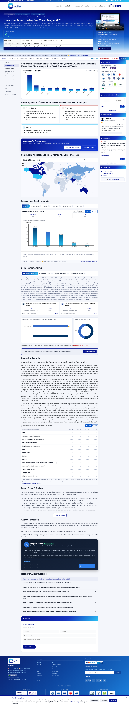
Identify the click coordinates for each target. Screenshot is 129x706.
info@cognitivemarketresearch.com (56, 1)
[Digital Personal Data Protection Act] (123, 78)
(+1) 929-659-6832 (107, 171)
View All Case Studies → (112, 163)
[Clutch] (120, 84)
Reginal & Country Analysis (9, 72)
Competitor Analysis (10, 79)
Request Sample (104, 58)
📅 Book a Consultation (104, 49)
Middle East (80, 206)
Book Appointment (61, 55)
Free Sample (51, 55)
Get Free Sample (90, 351)
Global (25, 206)
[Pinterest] (104, 680)
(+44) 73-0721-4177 (108, 173)
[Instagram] (89, 680)
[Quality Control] (109, 78)
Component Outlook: (45, 273)
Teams (38, 669)
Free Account (114, 58)
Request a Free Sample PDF (80, 345)
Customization (94, 58)
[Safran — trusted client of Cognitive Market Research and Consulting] (119, 100)
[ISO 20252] (119, 74)
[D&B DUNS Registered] (92, 693)
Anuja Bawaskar (107, 32)
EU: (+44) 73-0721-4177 (28, 1)
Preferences (94, 701)
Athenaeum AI (79, 6)
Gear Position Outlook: (29, 273)
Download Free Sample (72, 147)
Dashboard (47, 58)
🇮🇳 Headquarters (12, 675)
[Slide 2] (102, 106)
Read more (27, 561)
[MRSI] (113, 68)
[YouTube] (100, 680)
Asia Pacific (56, 206)
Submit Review (29, 647)
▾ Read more (48, 49)
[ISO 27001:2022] (108, 74)
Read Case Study (105, 155)
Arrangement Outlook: (78, 273)
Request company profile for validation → (32, 483)
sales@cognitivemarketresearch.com (17, 672)
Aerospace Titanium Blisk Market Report (112, 133)
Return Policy (55, 671)
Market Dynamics (9, 68)
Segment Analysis (9, 76)
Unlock (56, 313)
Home (5, 17)
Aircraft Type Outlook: (61, 273)
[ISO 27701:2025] (113, 74)
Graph (89, 211)
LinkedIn (27, 566)
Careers (38, 671)
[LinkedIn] (93, 680)
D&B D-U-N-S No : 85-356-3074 (113, 1)
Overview (4, 58)
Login (119, 6)
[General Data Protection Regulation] (114, 78)
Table (95, 211)
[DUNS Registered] (104, 84)
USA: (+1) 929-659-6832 (15, 1)
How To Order (55, 675)
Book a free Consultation (88, 566)
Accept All (113, 701)
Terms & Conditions (56, 664)
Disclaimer (54, 673)
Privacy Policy (75, 702)
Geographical (23, 58)
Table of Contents (13, 58)
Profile (34, 566)
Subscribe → (124, 58)
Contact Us (11, 665)
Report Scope (8, 82)
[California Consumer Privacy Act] (118, 78)
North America (35, 206)
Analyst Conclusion (10, 85)
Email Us (105, 175)
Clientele (39, 673)
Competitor (39, 58)
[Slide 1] (101, 106)
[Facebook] (86, 680)
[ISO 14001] (103, 78)
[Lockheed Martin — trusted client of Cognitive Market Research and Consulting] (106, 100)
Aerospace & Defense (13, 17)
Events (38, 680)
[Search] (113, 6)
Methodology (69, 6)
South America (68, 206)
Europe (46, 206)
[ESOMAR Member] (105, 68)
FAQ (6, 88)
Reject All (104, 701)
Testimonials (39, 677)
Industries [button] (59, 6)
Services (94, 6)
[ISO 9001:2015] (103, 74)
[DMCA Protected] (115, 84)
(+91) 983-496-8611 (25, 668)
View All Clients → (113, 110)
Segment (31, 58)
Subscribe (118, 672)
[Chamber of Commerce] (109, 84)
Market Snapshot (9, 65)
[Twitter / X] (97, 680)
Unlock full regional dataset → (89, 261)
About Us (102, 6)
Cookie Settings (56, 669)
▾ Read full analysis (60, 515)
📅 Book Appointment (113, 179)
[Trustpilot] (105, 88)
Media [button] (87, 6)
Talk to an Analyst (89, 147)
